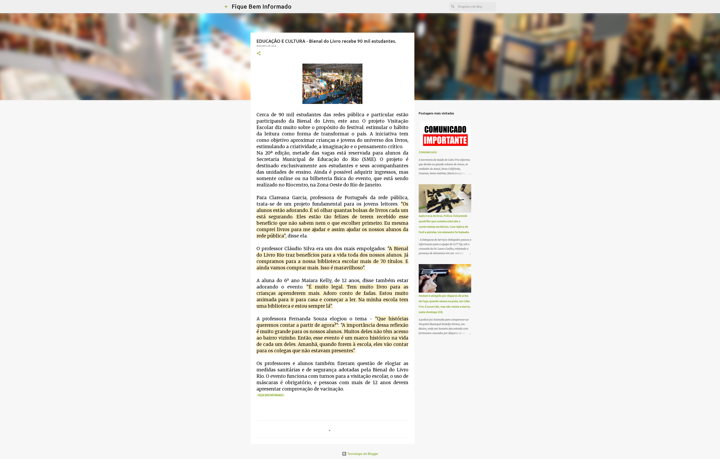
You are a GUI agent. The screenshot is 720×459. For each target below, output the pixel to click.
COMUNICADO (428, 152)
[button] (258, 53)
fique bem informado (271, 395)
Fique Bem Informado (262, 6)
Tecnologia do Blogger (362, 453)
